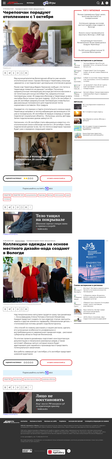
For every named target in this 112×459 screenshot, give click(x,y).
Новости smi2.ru (10, 234)
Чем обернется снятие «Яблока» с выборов (94, 119)
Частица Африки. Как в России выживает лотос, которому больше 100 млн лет (95, 65)
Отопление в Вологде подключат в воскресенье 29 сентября (36, 158)
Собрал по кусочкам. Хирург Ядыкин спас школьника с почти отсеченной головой (96, 79)
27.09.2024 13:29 (8, 9)
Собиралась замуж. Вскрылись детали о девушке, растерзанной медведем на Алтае (94, 297)
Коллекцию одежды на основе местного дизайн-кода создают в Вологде (91, 25)
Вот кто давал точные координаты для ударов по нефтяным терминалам (94, 128)
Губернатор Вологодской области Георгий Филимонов (22, 304)
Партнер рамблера (39, 451)
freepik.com (7, 68)
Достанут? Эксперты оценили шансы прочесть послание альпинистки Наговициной (96, 289)
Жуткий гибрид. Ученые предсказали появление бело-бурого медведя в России (96, 93)
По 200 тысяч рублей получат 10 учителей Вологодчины (91, 51)
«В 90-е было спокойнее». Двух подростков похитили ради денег (94, 318)
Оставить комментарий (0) (56, 178)
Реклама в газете (36, 421)
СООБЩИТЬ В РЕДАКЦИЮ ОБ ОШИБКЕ (97, 421)
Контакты (24, 421)
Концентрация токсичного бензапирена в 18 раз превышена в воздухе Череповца (91, 42)
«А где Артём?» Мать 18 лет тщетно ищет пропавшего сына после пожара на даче (95, 86)
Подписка (62, 421)
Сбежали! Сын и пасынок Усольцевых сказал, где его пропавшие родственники (96, 304)
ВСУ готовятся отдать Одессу (93, 112)
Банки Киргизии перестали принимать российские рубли (93, 134)
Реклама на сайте (50, 421)
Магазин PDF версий (75, 421)
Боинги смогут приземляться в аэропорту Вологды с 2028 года (91, 34)
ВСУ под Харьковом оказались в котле (94, 105)
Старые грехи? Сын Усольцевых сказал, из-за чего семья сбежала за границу (95, 72)
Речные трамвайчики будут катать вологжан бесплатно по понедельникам (91, 16)
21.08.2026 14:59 (8, 241)
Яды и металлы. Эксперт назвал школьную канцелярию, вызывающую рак (94, 311)
